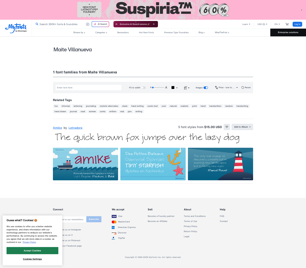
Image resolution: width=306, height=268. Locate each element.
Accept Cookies (32, 250)
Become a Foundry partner (161, 216)
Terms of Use (190, 221)
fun (56, 106)
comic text (152, 106)
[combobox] (71, 24)
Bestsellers (123, 32)
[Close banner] (154, 24)
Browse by (78, 32)
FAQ (222, 216)
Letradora (75, 128)
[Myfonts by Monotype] (16, 28)
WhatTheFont (221, 32)
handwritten (215, 106)
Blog (201, 32)
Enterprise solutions (288, 32)
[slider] (158, 87)
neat (83, 111)
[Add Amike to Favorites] (227, 127)
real (122, 111)
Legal (186, 236)
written (112, 111)
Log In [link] (297, 24)
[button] (302, 10)
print (194, 106)
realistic (184, 106)
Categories (100, 32)
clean (124, 106)
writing (138, 111)
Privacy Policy (190, 226)
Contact (224, 221)
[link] (36, 24)
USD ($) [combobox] (261, 24)
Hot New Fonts (146, 32)
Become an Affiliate (157, 221)
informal (66, 106)
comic (103, 111)
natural (173, 106)
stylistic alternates (109, 106)
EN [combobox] (276, 24)
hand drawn (60, 111)
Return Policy (190, 231)
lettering (78, 106)
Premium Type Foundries (176, 32)
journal (73, 111)
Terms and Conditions (195, 216)
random (229, 106)
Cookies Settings (32, 259)
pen (130, 111)
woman (92, 111)
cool (164, 106)
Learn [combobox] (245, 24)
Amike (57, 128)
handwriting (242, 106)
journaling (91, 106)
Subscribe (94, 219)
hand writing (137, 106)
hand (203, 106)
